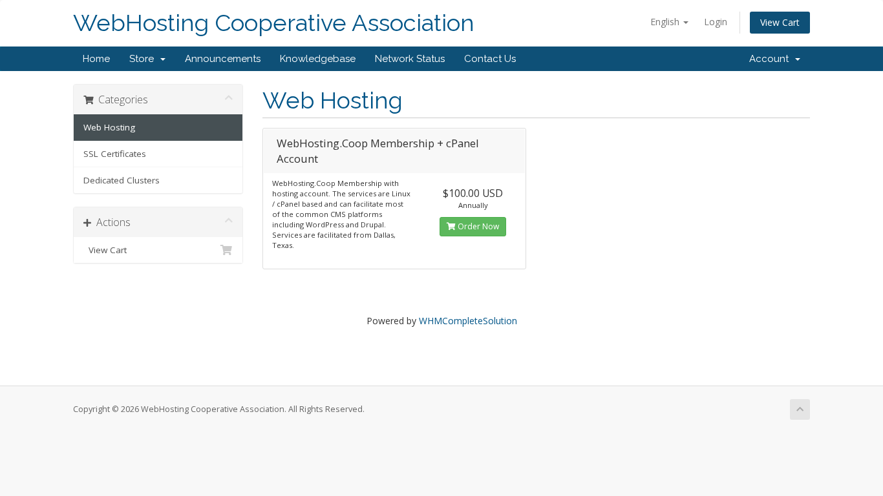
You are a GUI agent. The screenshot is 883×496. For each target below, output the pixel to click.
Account (771, 59)
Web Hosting (109, 127)
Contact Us (490, 59)
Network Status (410, 59)
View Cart (780, 22)
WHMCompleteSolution (468, 321)
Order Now (477, 226)
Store (144, 59)
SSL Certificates (114, 154)
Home (96, 59)
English (666, 22)
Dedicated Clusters (121, 180)
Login (715, 22)
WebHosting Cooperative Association (273, 23)
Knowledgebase (318, 59)
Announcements (223, 59)
